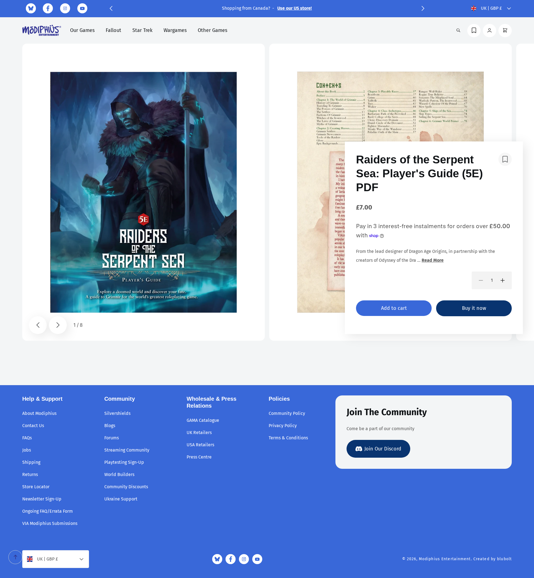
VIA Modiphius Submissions (49, 523)
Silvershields (117, 413)
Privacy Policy (283, 425)
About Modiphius (39, 413)
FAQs (27, 437)
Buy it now (474, 308)
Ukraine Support (120, 499)
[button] (111, 8)
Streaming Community (126, 450)
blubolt (504, 559)
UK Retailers (199, 432)
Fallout (113, 30)
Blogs (109, 425)
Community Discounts (126, 486)
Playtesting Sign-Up (124, 462)
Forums (111, 437)
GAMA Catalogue (203, 420)
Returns (30, 474)
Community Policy (287, 413)
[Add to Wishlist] (505, 159)
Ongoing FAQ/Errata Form (47, 511)
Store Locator (36, 486)
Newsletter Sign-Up (41, 499)
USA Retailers (200, 444)
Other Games (212, 30)
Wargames (175, 30)
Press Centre (199, 457)
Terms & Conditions (288, 437)
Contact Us (33, 425)
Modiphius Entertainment (445, 559)
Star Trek (142, 30)
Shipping (31, 462)
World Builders (119, 474)
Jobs (26, 450)
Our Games (82, 30)
